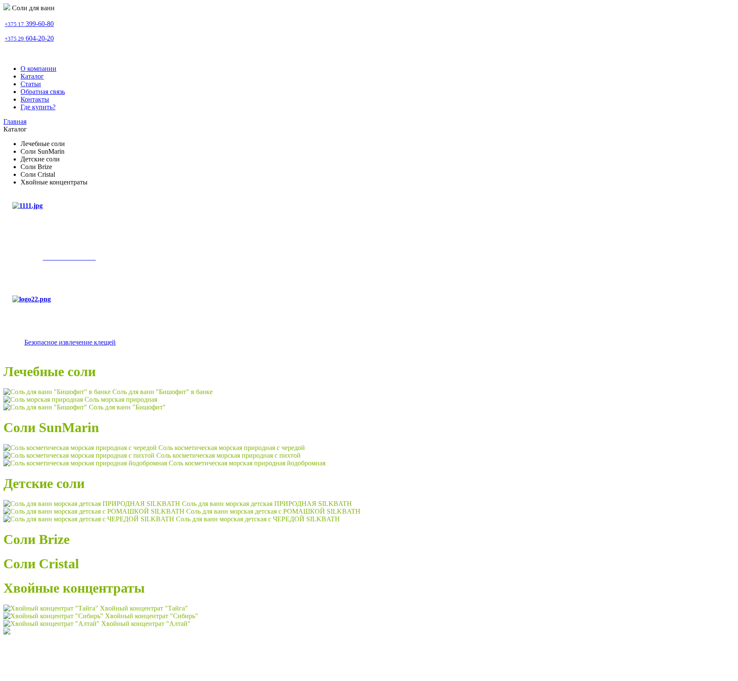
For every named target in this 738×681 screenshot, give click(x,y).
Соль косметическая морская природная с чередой (231, 447)
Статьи (30, 84)
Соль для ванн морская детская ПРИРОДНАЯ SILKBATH (267, 503)
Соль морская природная (121, 399)
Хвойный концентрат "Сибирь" (151, 616)
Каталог (32, 76)
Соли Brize (36, 539)
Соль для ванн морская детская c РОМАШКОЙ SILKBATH (273, 511)
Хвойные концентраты (74, 588)
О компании (38, 68)
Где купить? (38, 107)
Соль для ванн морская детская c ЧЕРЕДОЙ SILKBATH (258, 519)
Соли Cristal (41, 563)
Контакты (34, 99)
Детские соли (44, 483)
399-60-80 (29, 23)
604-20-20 (29, 38)
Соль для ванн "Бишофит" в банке (162, 391)
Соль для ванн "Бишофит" (127, 407)
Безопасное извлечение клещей (70, 342)
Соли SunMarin (51, 427)
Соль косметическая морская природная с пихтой (228, 455)
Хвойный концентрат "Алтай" (145, 623)
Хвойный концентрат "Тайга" (144, 608)
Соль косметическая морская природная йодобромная (247, 463)
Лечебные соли (49, 371)
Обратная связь (42, 91)
